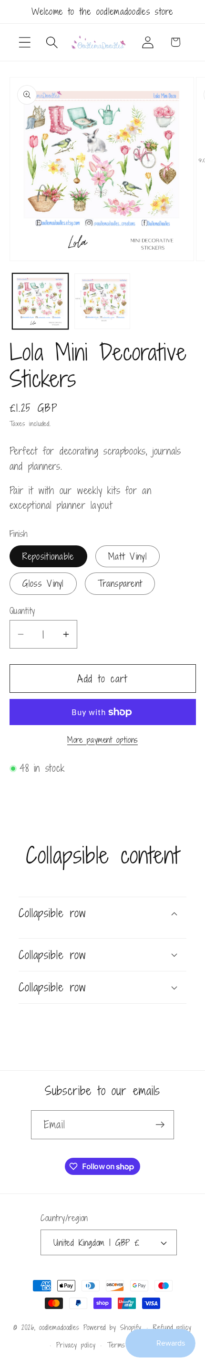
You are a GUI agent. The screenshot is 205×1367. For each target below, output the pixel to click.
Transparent (120, 583)
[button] (24, 42)
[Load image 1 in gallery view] (40, 301)
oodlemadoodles (59, 1327)
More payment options (102, 740)
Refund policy (172, 1327)
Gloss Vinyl (43, 583)
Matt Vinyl (127, 556)
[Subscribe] (160, 1124)
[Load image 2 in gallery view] (102, 301)
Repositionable (48, 556)
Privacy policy (76, 1345)
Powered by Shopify (112, 1327)
